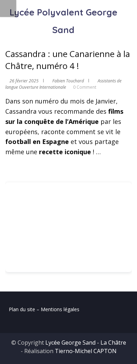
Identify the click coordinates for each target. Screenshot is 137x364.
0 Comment (84, 87)
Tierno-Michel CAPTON (86, 351)
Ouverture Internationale (42, 87)
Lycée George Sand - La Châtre (85, 342)
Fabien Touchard (68, 81)
